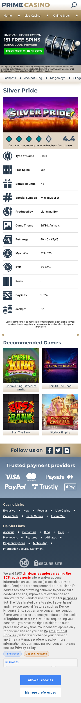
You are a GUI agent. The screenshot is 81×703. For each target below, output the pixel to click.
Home (8, 15)
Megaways (57, 78)
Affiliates (51, 537)
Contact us (29, 532)
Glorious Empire (60, 432)
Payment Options (14, 543)
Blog (47, 532)
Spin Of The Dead (60, 386)
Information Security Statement (23, 548)
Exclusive (9, 510)
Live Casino (32, 15)
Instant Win (58, 516)
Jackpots (10, 78)
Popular (42, 510)
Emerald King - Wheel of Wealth (20, 387)
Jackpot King (33, 78)
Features (31, 537)
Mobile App (40, 543)
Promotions (10, 537)
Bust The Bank (21, 432)
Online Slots (61, 15)
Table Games (34, 516)
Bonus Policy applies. (42, 71)
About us (8, 532)
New (26, 510)
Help (61, 532)
